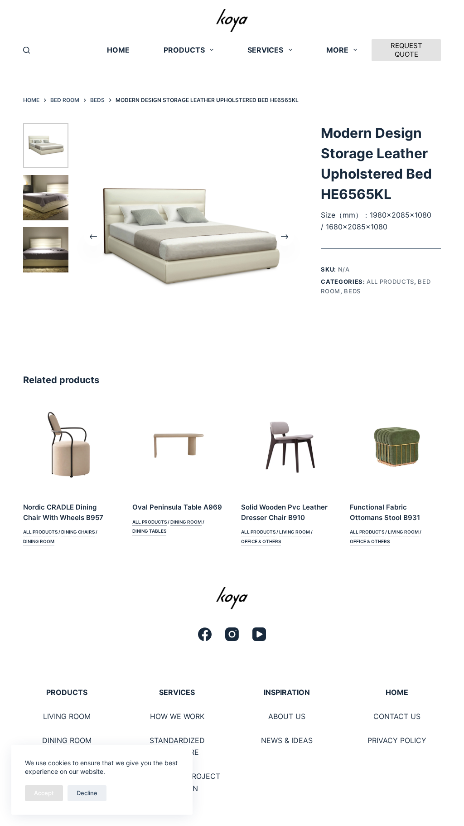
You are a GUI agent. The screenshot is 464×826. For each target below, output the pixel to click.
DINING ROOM (67, 740)
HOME (118, 49)
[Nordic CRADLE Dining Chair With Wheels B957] (68, 445)
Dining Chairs (78, 531)
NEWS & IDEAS (287, 740)
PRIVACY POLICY (396, 740)
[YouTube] (259, 634)
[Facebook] (205, 634)
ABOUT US (286, 716)
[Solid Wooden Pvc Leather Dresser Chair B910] (286, 445)
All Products (390, 281)
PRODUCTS (184, 49)
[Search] (26, 50)
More (337, 49)
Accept (44, 793)
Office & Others (261, 541)
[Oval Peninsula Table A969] (177, 445)
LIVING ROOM (67, 716)
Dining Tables (149, 531)
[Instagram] (232, 634)
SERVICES (265, 49)
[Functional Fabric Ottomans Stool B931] (395, 445)
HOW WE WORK (177, 716)
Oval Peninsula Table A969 (177, 507)
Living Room (294, 531)
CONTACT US (396, 716)
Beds (352, 291)
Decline (87, 793)
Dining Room (38, 541)
